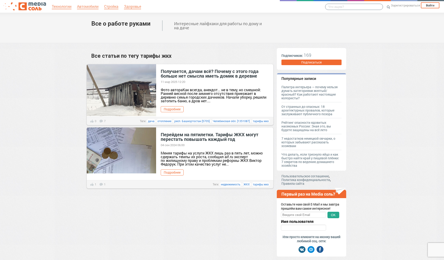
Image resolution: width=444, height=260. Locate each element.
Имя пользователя (297, 221)
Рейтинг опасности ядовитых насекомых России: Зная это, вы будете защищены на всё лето (306, 126)
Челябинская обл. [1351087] (231, 121)
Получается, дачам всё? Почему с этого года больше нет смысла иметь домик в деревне (210, 73)
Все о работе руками (121, 23)
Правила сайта (292, 183)
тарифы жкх (261, 121)
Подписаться (311, 62)
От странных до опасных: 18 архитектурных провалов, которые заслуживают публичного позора (307, 110)
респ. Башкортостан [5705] (192, 121)
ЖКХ (247, 184)
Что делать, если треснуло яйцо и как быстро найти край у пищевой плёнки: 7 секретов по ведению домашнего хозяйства (310, 160)
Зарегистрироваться (405, 5)
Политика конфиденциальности (305, 180)
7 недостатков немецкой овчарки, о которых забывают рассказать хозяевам (308, 142)
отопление (164, 121)
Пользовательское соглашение (305, 176)
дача (151, 121)
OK (333, 215)
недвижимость (230, 184)
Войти (430, 5)
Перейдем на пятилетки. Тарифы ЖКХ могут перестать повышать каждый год (209, 136)
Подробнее (172, 109)
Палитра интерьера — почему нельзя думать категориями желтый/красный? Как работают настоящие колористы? (309, 92)
